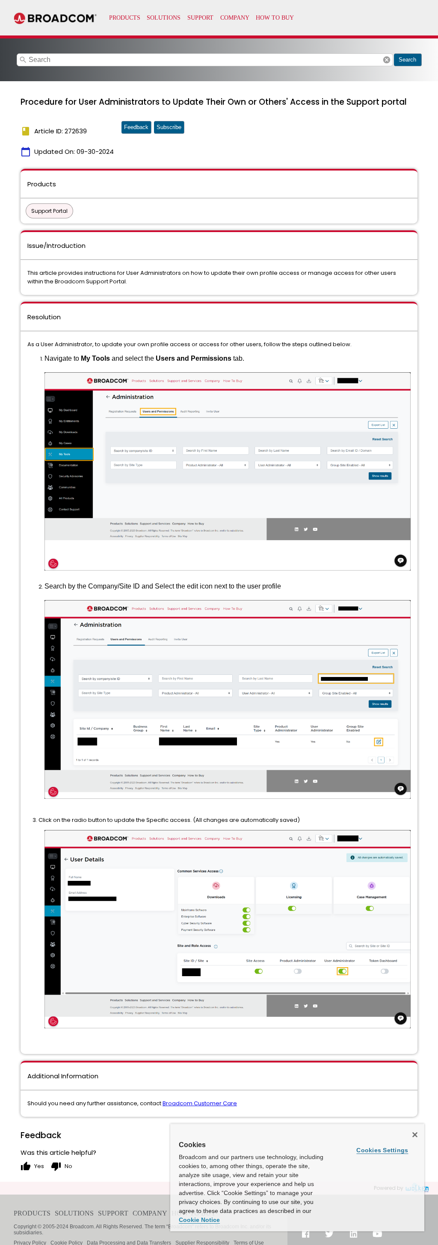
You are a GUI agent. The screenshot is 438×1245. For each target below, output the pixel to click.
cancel (386, 60)
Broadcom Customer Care (200, 1103)
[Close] (414, 1134)
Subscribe (169, 127)
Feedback (136, 127)
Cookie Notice (199, 1219)
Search (407, 59)
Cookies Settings (382, 1150)
